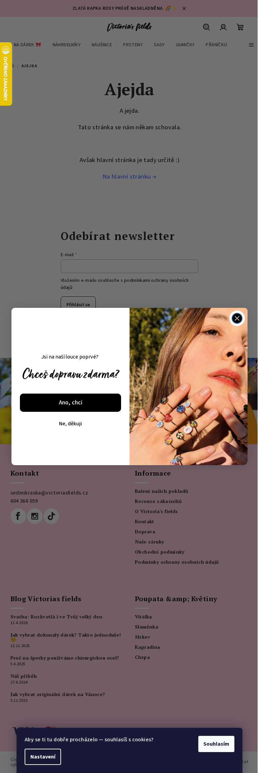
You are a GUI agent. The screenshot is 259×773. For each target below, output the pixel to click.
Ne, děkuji (70, 423)
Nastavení (42, 757)
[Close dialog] (237, 318)
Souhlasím (216, 744)
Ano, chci (70, 402)
